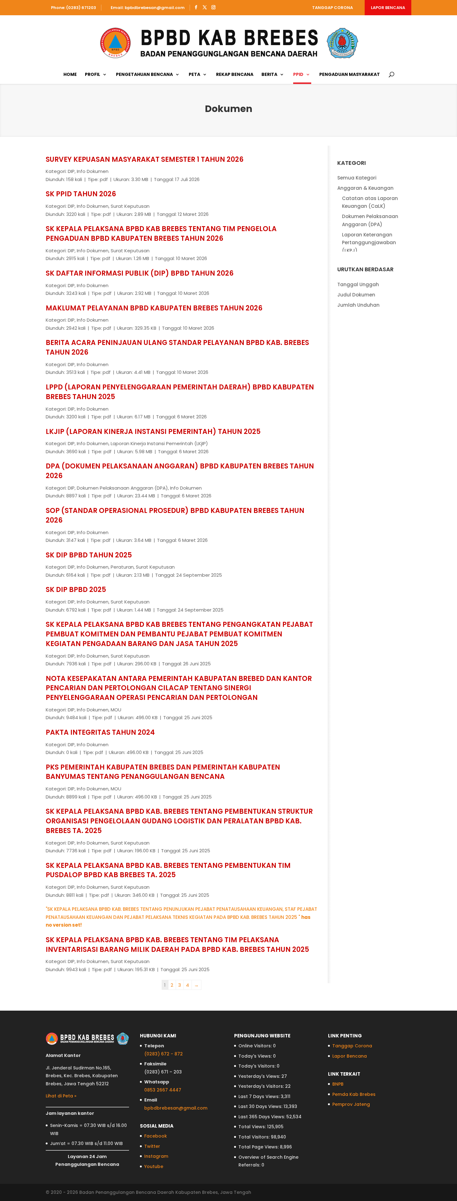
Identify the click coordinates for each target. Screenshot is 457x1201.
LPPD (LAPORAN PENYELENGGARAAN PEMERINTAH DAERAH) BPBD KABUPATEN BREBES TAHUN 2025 (180, 392)
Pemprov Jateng (351, 1104)
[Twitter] (205, 7)
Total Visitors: (254, 1137)
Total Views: (252, 1127)
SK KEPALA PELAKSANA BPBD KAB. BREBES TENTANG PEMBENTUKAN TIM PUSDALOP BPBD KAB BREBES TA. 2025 (168, 870)
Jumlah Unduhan (358, 305)
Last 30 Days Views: (261, 1106)
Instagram (156, 1156)
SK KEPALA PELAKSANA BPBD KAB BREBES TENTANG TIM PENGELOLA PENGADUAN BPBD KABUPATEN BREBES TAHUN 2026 (161, 233)
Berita (269, 74)
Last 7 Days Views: (259, 1096)
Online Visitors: (255, 1046)
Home (70, 74)
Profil (92, 74)
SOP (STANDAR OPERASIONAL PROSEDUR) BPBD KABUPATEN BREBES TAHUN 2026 (175, 515)
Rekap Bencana (234, 74)
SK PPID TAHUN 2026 (81, 194)
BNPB (338, 1084)
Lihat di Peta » (61, 1096)
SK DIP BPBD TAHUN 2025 (89, 555)
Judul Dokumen (356, 294)
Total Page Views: (259, 1147)
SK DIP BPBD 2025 (76, 589)
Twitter (152, 1146)
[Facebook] (196, 7)
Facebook (155, 1136)
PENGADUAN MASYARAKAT (349, 74)
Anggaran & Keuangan (365, 188)
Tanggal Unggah (358, 284)
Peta (194, 74)
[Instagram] (213, 7)
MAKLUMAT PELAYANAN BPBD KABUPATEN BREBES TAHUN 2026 (154, 308)
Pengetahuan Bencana (144, 74)
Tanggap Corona (332, 8)
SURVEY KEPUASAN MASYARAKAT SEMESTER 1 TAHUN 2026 (144, 159)
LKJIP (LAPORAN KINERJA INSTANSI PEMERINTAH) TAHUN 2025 (153, 431)
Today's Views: (255, 1056)
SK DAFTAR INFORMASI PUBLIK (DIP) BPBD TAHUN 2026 (139, 273)
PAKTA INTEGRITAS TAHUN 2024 (100, 732)
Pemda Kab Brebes (354, 1094)
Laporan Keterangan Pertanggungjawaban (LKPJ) (369, 242)
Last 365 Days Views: (262, 1117)
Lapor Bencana (388, 8)
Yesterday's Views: (259, 1076)
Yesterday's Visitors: (261, 1086)
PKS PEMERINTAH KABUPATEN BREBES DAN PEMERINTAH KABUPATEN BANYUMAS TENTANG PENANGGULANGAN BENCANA (163, 772)
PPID (298, 74)
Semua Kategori (356, 178)
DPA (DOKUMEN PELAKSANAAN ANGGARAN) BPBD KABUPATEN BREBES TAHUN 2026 (180, 471)
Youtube (153, 1166)
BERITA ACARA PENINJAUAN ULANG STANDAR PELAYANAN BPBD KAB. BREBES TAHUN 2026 (177, 347)
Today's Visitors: (257, 1066)
